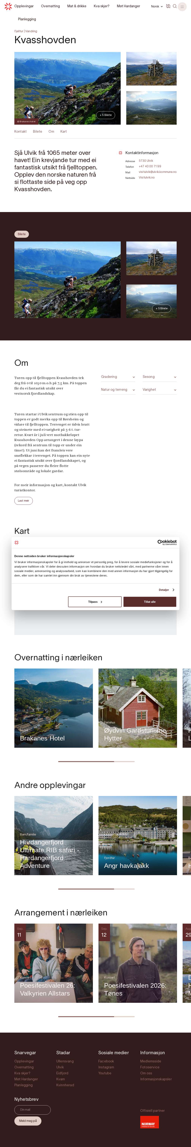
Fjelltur (18, 31)
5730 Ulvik (146, 161)
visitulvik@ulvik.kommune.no (158, 172)
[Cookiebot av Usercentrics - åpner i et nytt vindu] (160, 542)
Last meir (23, 501)
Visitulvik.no (147, 177)
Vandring (31, 31)
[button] (182, 6)
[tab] (21, 234)
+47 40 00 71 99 (150, 166)
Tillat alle (150, 601)
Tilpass (93, 601)
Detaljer (164, 589)
